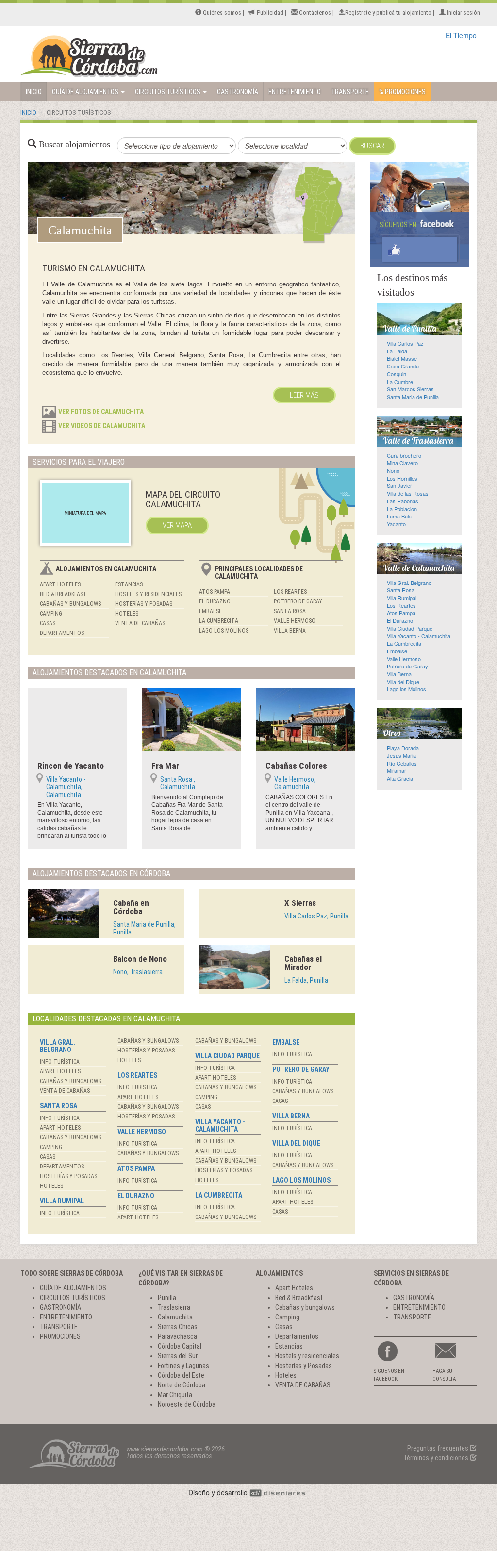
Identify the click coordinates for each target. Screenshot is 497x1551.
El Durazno (215, 601)
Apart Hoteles (60, 584)
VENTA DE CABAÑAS (140, 623)
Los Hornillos (402, 478)
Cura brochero (404, 455)
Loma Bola (399, 516)
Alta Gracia (400, 778)
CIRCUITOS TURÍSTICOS (168, 92)
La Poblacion (402, 509)
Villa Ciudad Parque (227, 1056)
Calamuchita (175, 1317)
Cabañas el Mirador (303, 963)
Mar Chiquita (175, 1395)
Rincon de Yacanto (70, 766)
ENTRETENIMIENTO (294, 92)
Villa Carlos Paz (405, 343)
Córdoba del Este (181, 1375)
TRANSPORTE (350, 92)
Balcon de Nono (140, 959)
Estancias (129, 584)
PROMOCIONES (60, 1336)
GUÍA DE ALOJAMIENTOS (86, 92)
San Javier (399, 485)
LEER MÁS (304, 395)
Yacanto (396, 524)
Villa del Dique (296, 1143)
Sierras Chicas (178, 1327)
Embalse (210, 611)
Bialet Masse (402, 358)
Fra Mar (165, 766)
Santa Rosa (290, 611)
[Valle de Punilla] (419, 319)
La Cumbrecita (218, 620)
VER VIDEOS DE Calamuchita (101, 426)
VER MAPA (177, 525)
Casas (47, 623)
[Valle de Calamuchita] (419, 558)
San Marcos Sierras (410, 389)
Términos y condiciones (436, 1458)
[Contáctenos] (454, 1351)
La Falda (397, 351)
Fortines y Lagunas (183, 1365)
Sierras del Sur (178, 1356)
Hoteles (126, 613)
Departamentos (62, 633)
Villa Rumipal (62, 1201)
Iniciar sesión (463, 12)
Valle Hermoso (294, 620)
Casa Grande (403, 366)
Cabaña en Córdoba (131, 907)
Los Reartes (290, 591)
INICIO (34, 92)
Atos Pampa (214, 591)
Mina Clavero (402, 463)
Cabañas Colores (296, 766)
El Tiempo (461, 35)
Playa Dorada (403, 747)
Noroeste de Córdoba (186, 1404)
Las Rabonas (402, 501)
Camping (51, 613)
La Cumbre (400, 381)
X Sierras (300, 903)
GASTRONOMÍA (237, 92)
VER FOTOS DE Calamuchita (101, 412)
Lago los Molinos (223, 630)
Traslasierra (174, 1307)
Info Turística (60, 1061)
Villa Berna (290, 630)
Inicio (28, 112)
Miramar (396, 770)
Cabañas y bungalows (70, 603)
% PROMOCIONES (402, 92)
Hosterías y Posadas (143, 603)
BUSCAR (372, 145)
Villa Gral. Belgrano (57, 1045)
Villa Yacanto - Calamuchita (220, 1125)
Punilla (167, 1297)
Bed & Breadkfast (63, 594)
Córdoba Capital (179, 1346)
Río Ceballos (402, 763)
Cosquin (396, 374)
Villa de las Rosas (408, 493)
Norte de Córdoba (181, 1385)
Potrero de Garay (298, 601)
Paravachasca (177, 1336)
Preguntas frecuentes (438, 1448)
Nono (393, 470)
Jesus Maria (401, 755)
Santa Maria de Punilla (413, 396)
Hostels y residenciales (148, 594)
